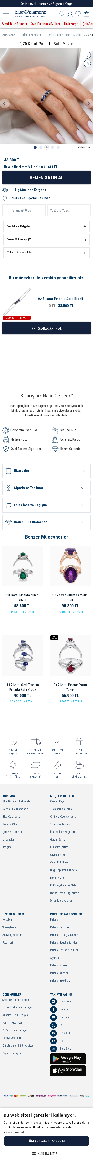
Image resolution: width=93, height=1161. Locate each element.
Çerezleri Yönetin (12, 832)
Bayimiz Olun (10, 824)
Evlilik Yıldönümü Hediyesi (17, 1007)
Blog (62, 1040)
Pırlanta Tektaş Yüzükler (64, 935)
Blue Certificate (11, 816)
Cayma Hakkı (57, 855)
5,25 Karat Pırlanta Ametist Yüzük (70, 597)
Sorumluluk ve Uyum (61, 900)
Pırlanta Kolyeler (59, 965)
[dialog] (46, 1134)
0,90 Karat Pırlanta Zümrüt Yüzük (23, 597)
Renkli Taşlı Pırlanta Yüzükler (64, 34)
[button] (46, 226)
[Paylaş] (87, 63)
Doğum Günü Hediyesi (15, 1030)
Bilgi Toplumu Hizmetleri (64, 870)
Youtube (64, 1017)
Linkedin (64, 1033)
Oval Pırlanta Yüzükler (45, 24)
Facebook (65, 1009)
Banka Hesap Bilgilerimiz (64, 893)
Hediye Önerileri (11, 1038)
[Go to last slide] (5, 103)
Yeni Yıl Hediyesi (12, 1022)
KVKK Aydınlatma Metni (63, 885)
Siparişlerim (9, 927)
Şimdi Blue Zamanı (14, 24)
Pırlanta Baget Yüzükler (63, 942)
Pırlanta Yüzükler (31, 34)
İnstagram (65, 1001)
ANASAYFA (8, 34)
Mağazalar (8, 839)
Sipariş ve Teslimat (61, 824)
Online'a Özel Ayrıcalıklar (64, 816)
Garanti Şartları (58, 839)
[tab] (35, 147)
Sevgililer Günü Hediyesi (16, 999)
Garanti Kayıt (57, 801)
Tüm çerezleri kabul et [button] (46, 1141)
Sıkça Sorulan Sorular (61, 809)
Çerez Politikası (59, 862)
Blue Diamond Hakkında (16, 801)
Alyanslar (55, 958)
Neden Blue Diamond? (15, 809)
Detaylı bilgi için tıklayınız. (45, 1132)
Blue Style (65, 1048)
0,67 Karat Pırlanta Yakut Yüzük (70, 687)
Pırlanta (54, 919)
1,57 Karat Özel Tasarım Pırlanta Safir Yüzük (23, 687)
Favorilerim (8, 942)
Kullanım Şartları (59, 847)
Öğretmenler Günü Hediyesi (18, 1045)
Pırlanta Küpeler (59, 973)
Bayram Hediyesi (11, 1053)
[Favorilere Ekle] (87, 55)
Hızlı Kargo (71, 24)
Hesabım (7, 919)
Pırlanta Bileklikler (60, 980)
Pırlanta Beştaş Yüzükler (64, 950)
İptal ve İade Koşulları (62, 832)
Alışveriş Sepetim (12, 935)
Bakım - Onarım (59, 877)
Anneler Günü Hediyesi (15, 1015)
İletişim (6, 847)
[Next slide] (88, 103)
